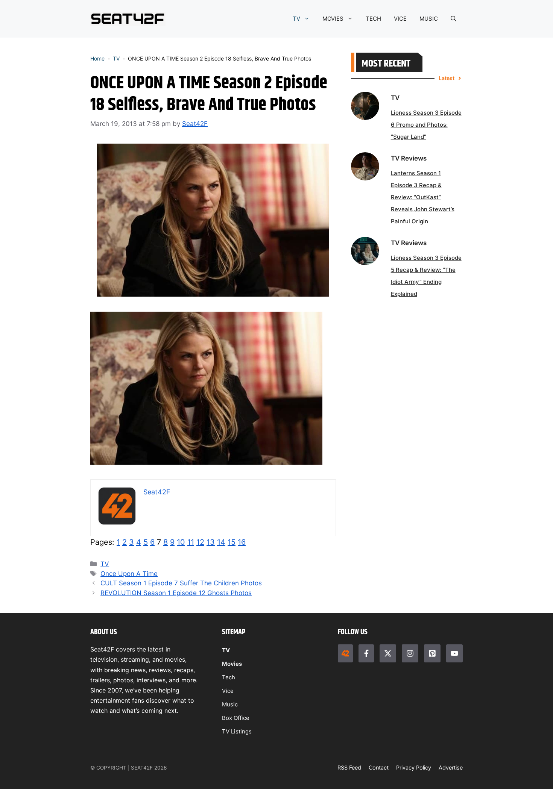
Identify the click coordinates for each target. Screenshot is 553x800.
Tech (228, 677)
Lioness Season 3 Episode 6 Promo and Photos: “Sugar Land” (426, 124)
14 (221, 542)
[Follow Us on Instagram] (410, 653)
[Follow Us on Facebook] (366, 653)
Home (97, 58)
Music (230, 704)
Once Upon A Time (129, 573)
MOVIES (332, 18)
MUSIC (428, 18)
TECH (373, 18)
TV (296, 18)
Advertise (451, 767)
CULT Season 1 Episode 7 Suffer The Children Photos (181, 583)
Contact (379, 767)
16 (242, 542)
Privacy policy (413, 767)
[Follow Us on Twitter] (388, 653)
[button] (453, 19)
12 (200, 542)
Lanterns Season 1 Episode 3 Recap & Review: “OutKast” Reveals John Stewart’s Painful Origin (422, 197)
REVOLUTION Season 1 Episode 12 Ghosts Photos (176, 593)
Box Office (235, 717)
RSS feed (349, 767)
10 (181, 542)
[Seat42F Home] (345, 653)
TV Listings (237, 731)
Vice (228, 690)
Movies (232, 663)
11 (190, 542)
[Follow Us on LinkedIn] (432, 653)
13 (211, 542)
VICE (400, 18)
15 (231, 542)
